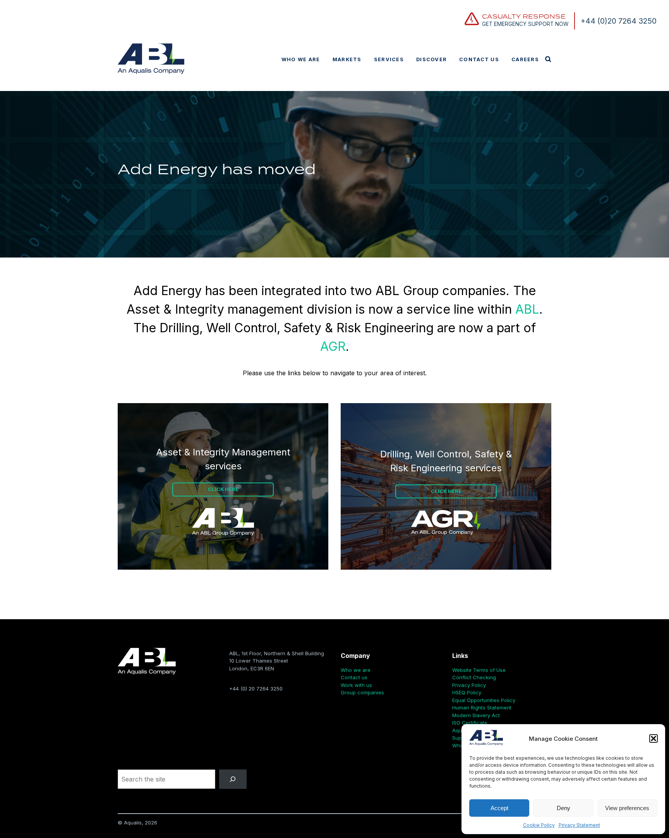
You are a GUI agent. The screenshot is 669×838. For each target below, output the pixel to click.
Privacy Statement (579, 825)
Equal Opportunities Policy (483, 700)
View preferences (627, 808)
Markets (347, 59)
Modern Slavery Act (476, 715)
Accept (499, 808)
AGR (333, 346)
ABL (527, 309)
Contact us (479, 59)
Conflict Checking (474, 677)
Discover (431, 59)
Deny (563, 808)
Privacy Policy (469, 685)
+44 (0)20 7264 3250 (619, 21)
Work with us (356, 685)
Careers (525, 59)
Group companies (362, 692)
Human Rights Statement (481, 707)
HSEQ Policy (466, 692)
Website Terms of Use (479, 670)
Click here (223, 489)
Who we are (300, 59)
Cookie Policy (539, 825)
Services (389, 59)
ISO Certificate (469, 723)
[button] (653, 738)
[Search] (233, 778)
